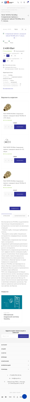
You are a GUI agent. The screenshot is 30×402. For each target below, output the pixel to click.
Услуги (3, 353)
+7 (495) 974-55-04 (15, 375)
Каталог (4, 344)
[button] (14, 37)
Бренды (4, 357)
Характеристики (20, 215)
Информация (6, 365)
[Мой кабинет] (24, 2)
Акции (3, 349)
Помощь (4, 369)
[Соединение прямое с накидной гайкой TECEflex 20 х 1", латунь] (15, 35)
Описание (6, 215)
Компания (5, 361)
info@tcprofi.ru (16, 378)
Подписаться (23, 336)
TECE (16, 29)
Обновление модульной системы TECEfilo (11, 317)
